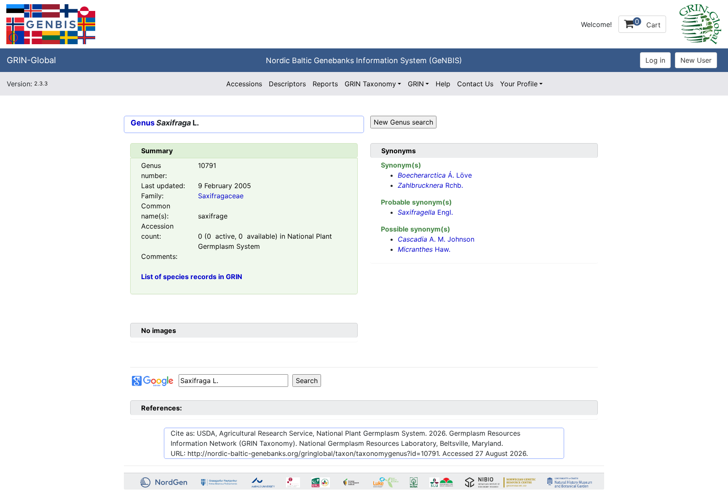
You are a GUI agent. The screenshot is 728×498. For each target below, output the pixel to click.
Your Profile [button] (519, 84)
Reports (325, 84)
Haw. (424, 249)
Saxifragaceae (221, 196)
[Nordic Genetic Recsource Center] (50, 23)
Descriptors (287, 84)
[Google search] (233, 380)
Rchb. (430, 185)
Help (443, 84)
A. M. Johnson (436, 239)
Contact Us (475, 84)
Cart (648, 23)
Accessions (244, 84)
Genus (143, 122)
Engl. (425, 212)
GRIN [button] (416, 84)
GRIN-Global (31, 60)
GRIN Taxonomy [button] (370, 84)
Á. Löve (435, 175)
